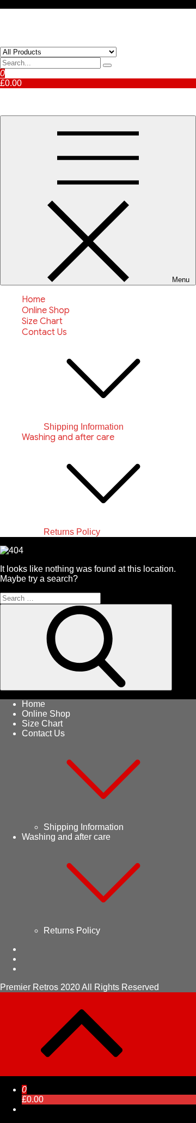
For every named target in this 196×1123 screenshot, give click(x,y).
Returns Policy (72, 531)
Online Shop (46, 310)
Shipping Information (84, 426)
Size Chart (42, 321)
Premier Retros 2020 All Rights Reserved (79, 987)
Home (33, 299)
